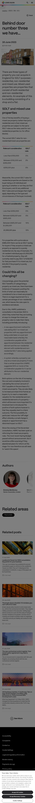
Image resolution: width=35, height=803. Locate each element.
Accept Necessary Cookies (17, 796)
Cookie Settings (17, 800)
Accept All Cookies (17, 792)
